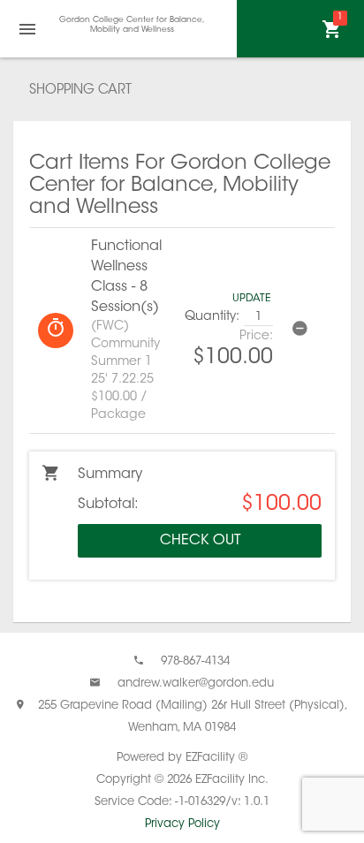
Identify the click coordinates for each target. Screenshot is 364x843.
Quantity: (212, 317)
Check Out (200, 541)
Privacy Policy (182, 824)
